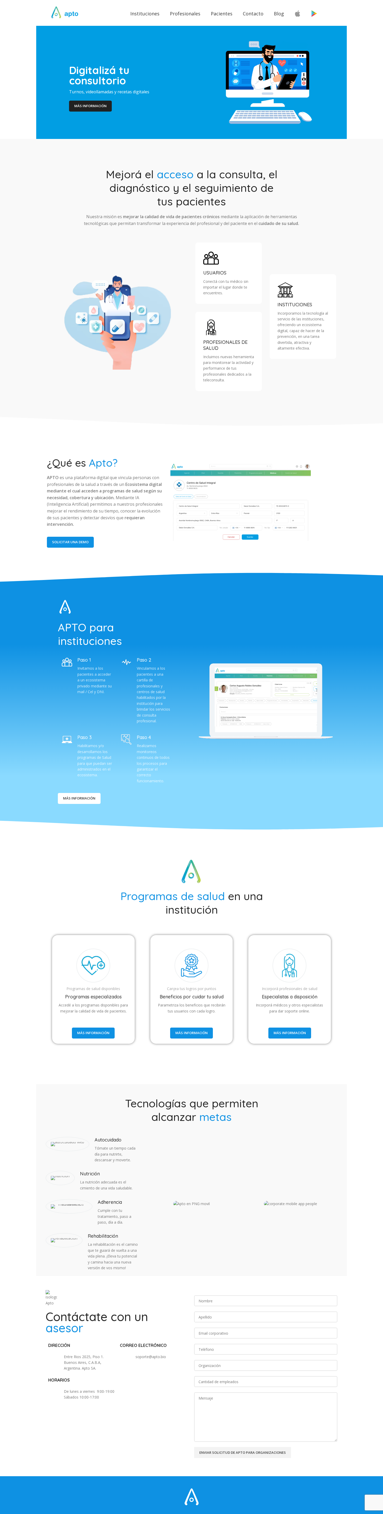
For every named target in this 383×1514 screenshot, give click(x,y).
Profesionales (185, 13)
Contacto (253, 13)
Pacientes (221, 13)
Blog (279, 13)
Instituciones (144, 13)
